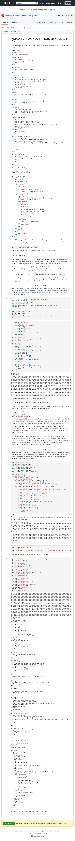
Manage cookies (56, 831)
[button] (58, 22)
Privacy (21, 831)
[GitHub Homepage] (32, 836)
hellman (8, 16)
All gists (42, 3)
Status (32, 831)
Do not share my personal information (37, 833)
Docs (43, 831)
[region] (37, 426)
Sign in (60, 3)
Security (27, 831)
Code (6, 22)
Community (38, 831)
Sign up (68, 3)
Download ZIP (68, 22)
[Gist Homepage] (9, 3)
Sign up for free (9, 823)
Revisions (16, 22)
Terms (16, 831)
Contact (48, 831)
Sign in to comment (60, 823)
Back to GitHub (50, 3)
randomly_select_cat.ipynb (25, 16)
